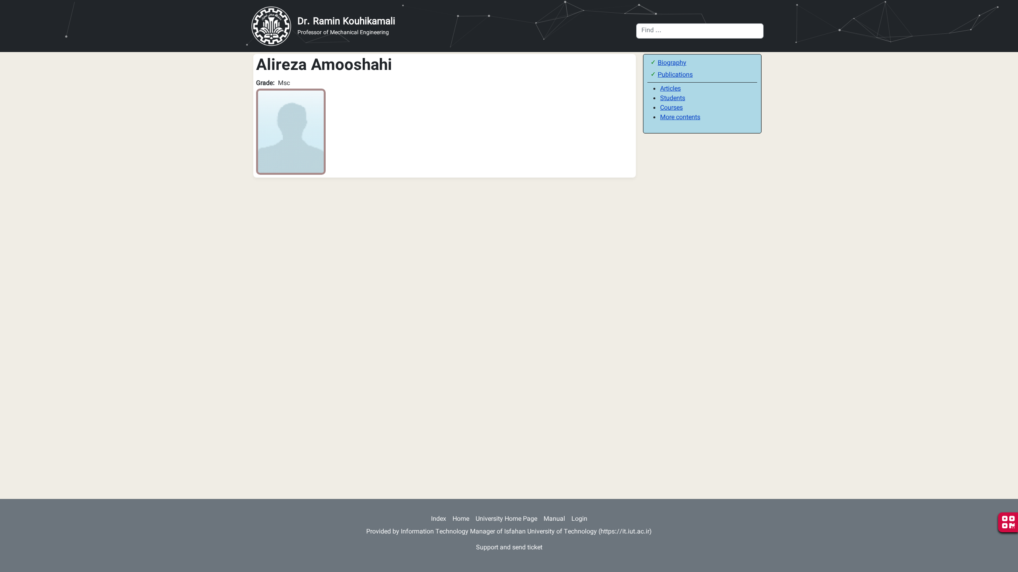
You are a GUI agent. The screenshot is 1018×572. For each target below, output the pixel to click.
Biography (672, 63)
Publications (675, 75)
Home (461, 519)
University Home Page (506, 519)
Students (672, 99)
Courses (671, 108)
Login (579, 519)
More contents (680, 118)
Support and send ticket (509, 548)
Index (438, 519)
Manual (554, 519)
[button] (291, 132)
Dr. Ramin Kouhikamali (346, 21)
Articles (670, 89)
